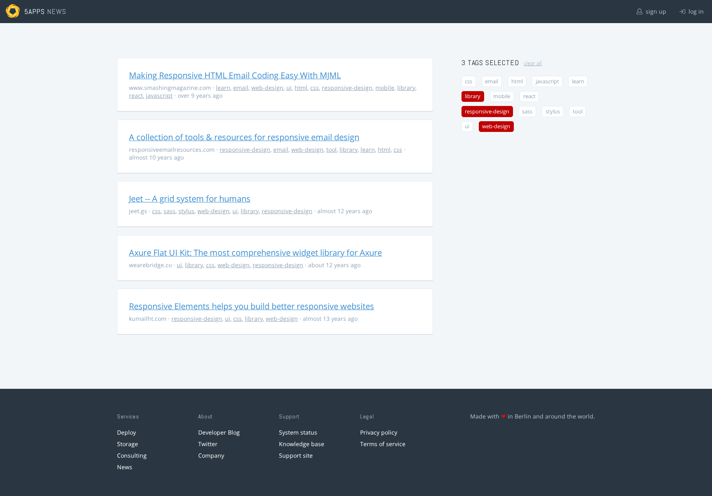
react (136, 95)
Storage (127, 444)
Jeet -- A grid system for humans (190, 198)
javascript (159, 95)
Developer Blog (219, 432)
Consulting (132, 455)
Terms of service (382, 444)
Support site (296, 455)
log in (695, 11)
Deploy (126, 432)
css (314, 88)
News (124, 467)
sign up (655, 11)
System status (298, 432)
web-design (267, 88)
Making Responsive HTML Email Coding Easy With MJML (235, 75)
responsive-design (347, 88)
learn (223, 88)
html (301, 88)
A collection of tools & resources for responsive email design (244, 137)
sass (170, 211)
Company (211, 455)
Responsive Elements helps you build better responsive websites (251, 306)
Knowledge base (301, 444)
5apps (34, 11)
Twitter (208, 444)
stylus (186, 211)
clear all (533, 63)
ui (289, 88)
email (240, 88)
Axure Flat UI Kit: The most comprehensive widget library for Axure (255, 252)
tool (331, 149)
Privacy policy (378, 432)
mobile (384, 88)
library (406, 88)
